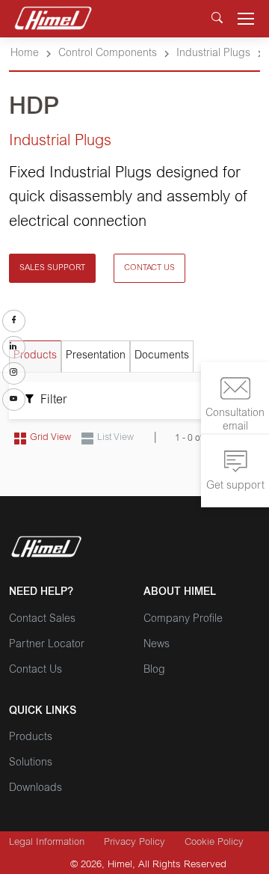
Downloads (35, 788)
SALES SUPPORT (52, 268)
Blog (154, 670)
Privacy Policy (134, 843)
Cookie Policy (214, 843)
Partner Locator (46, 645)
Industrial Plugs (213, 54)
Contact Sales (42, 619)
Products (30, 738)
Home (24, 54)
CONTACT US (149, 268)
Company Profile (183, 619)
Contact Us (35, 670)
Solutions (30, 763)
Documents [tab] (161, 356)
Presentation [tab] (96, 356)
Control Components (107, 54)
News (156, 645)
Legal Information (46, 843)
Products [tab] (35, 356)
